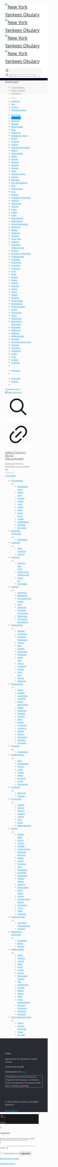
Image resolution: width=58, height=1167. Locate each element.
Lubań (14, 212)
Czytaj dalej (10, 475)
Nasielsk (15, 235)
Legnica (14, 206)
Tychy (14, 315)
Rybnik (14, 283)
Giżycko (14, 159)
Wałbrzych (16, 330)
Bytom (14, 138)
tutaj (24, 1071)
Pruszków (15, 265)
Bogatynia (16, 132)
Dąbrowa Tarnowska (20, 147)
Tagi (13, 104)
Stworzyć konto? (7, 1163)
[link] (39, 76)
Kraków (14, 194)
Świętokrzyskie (18, 306)
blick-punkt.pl (11, 1110)
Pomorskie (16, 262)
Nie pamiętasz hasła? (9, 1158)
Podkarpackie (17, 256)
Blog (13, 129)
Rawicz (14, 280)
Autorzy (15, 107)
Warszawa (16, 327)
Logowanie (25, 1153)
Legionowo (16, 203)
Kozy (13, 191)
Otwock (14, 250)
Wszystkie (15, 115)
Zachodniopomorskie (21, 342)
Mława (14, 230)
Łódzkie (21, 90)
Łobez (14, 353)
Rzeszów (15, 286)
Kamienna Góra (18, 174)
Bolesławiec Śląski (19, 135)
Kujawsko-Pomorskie (21, 197)
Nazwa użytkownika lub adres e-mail (17, 1138)
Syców (14, 309)
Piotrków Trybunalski (21, 253)
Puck (13, 271)
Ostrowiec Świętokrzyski (17, 246)
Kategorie (15, 101)
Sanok (14, 291)
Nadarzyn (15, 233)
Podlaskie (15, 259)
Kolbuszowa (16, 188)
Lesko (14, 209)
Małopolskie (16, 221)
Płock (13, 274)
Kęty (13, 185)
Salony (14, 90)
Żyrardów (15, 347)
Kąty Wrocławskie (19, 182)
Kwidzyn (15, 200)
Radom (14, 277)
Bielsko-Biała (17, 126)
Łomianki (15, 362)
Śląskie (14, 294)
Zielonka (15, 345)
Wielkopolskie (17, 336)
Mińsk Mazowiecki (19, 224)
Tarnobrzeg (16, 312)
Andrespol (16, 93)
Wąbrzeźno (16, 318)
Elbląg (14, 156)
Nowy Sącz (16, 238)
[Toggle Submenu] (12, 484)
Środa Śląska (17, 300)
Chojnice (15, 141)
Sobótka (15, 297)
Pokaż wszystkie (18, 110)
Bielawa (14, 123)
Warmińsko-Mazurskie (16, 323)
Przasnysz (15, 268)
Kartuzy (14, 176)
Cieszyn (14, 144)
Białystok (15, 120)
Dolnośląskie (17, 153)
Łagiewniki (16, 350)
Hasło (3, 1147)
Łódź (13, 356)
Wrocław (15, 339)
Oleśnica (15, 241)
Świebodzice (17, 303)
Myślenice (15, 227)
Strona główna (18, 87)
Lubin (14, 215)
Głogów (14, 168)
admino (14, 381)
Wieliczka (15, 333)
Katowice (15, 179)
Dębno (14, 150)
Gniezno (15, 162)
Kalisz (13, 171)
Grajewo (15, 165)
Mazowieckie (17, 218)
